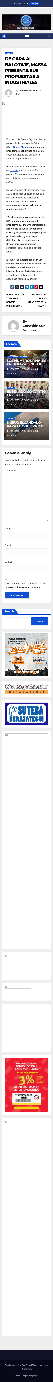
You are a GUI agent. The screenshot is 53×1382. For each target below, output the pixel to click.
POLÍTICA (9, 53)
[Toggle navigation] (27, 36)
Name (8, 528)
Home (17, 1376)
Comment (10, 470)
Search (9, 611)
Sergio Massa (20, 147)
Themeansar (26, 1369)
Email (8, 545)
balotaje (14, 170)
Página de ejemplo (30, 1376)
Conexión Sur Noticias (30, 90)
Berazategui (13, 357)
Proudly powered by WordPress (18, 1365)
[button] (49, 36)
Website (9, 562)
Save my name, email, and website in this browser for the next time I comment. (25, 585)
